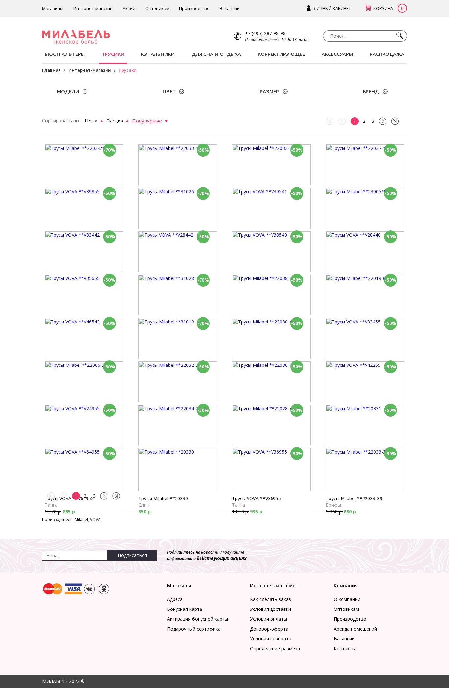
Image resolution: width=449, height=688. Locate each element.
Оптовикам (157, 8)
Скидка (114, 120)
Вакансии (230, 8)
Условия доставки (270, 609)
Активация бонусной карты (197, 619)
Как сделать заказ (270, 599)
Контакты (345, 648)
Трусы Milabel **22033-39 (354, 498)
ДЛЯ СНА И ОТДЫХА (216, 54)
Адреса (175, 599)
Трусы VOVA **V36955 (256, 498)
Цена (91, 120)
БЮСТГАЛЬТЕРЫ (65, 54)
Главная (51, 70)
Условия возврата (270, 638)
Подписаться (132, 555)
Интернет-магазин (93, 8)
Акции (129, 8)
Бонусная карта (184, 609)
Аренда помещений (355, 629)
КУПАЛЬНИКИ (158, 54)
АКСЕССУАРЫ (337, 54)
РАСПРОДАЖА (387, 54)
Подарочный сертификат (195, 629)
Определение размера (275, 648)
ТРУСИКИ (113, 54)
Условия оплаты (268, 619)
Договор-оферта (269, 629)
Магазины (52, 8)
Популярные (147, 120)
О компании (347, 599)
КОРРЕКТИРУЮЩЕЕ (281, 54)
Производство (194, 8)
